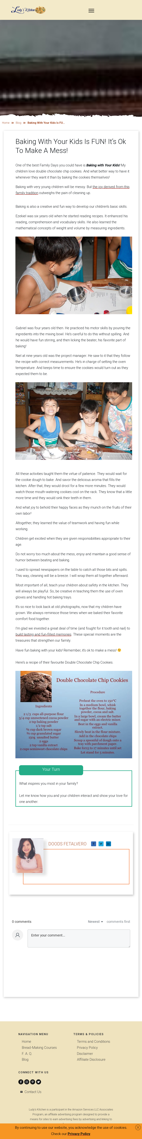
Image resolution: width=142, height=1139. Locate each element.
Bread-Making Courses (39, 1048)
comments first (118, 922)
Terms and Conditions (93, 1041)
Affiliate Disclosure (91, 1059)
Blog (25, 1059)
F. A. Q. (27, 1054)
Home (26, 1041)
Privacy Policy (87, 1048)
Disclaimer (85, 1054)
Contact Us (33, 1092)
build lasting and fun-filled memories (43, 634)
